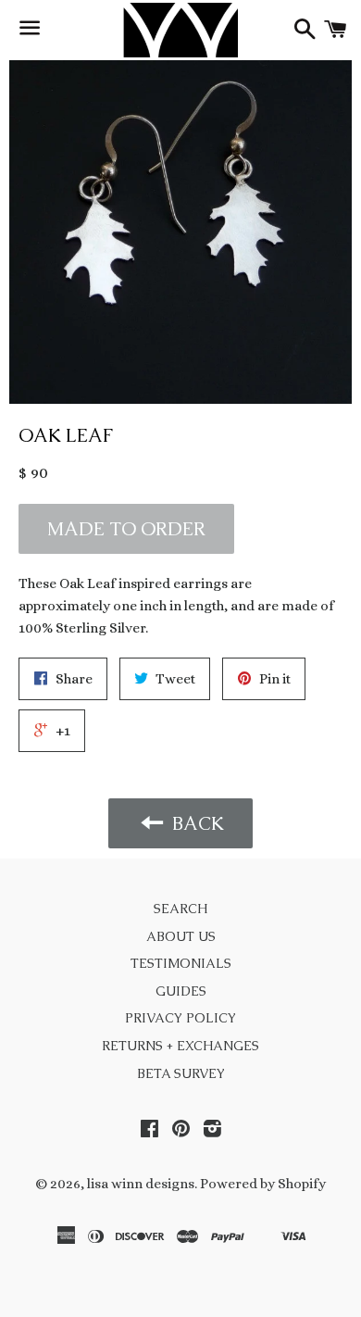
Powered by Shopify (263, 1183)
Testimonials (181, 963)
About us (181, 936)
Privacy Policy (180, 1018)
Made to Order (126, 529)
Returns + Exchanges (180, 1045)
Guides (181, 991)
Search (180, 908)
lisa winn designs (140, 1183)
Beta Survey (181, 1073)
